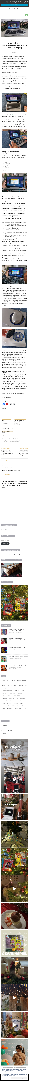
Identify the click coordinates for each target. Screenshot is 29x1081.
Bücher (16, 682)
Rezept (3, 703)
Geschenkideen (19, 688)
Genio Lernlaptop (8, 438)
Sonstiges (4, 705)
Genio (13, 114)
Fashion (21, 685)
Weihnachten (10, 710)
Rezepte (8, 703)
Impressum (4, 725)
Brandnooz (10, 682)
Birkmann (4, 682)
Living (16, 700)
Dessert (3, 685)
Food (26, 685)
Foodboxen (12, 688)
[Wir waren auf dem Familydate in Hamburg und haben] (14, 1052)
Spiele (18, 705)
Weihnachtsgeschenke (14, 441)
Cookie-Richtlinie (11, 1075)
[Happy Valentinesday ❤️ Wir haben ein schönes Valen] (14, 807)
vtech (7, 441)
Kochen (3, 695)
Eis (11, 685)
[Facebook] (12, 554)
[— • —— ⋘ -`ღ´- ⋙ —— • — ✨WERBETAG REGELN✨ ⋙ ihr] (14, 752)
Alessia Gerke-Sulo (7, 51)
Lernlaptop (23, 440)
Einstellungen (14, 4)
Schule (3, 441)
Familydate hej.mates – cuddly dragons (18, 656)
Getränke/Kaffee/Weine (7, 690)
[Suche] (26, 530)
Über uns (3, 733)
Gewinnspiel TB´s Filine (7, 730)
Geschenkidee (16, 438)
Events (15, 685)
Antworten (6, 474)
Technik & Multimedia (16, 40)
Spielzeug (24, 705)
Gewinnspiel (16, 690)
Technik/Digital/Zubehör (20, 708)
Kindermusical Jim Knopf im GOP (17, 647)
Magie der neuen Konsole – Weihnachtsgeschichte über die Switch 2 (18, 640)
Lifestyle (11, 700)
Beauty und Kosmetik (21, 680)
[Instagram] (19, 554)
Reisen (21, 700)
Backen (13, 680)
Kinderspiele (12, 693)
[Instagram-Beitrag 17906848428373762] (14, 779)
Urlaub (3, 710)
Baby (8, 680)
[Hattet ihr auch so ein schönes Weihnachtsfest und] (14, 861)
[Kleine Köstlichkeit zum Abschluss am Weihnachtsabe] (14, 916)
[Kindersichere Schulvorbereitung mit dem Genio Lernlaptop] (14, 27)
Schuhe (21, 703)
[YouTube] (17, 554)
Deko (21, 682)
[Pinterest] (14, 554)
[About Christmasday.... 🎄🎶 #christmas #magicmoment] (14, 888)
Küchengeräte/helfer (21, 698)
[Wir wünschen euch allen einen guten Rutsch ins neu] (14, 834)
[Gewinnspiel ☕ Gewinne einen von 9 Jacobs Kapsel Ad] (14, 1025)
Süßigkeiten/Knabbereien (7, 708)
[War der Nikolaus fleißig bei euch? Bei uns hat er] (14, 943)
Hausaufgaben (5, 440)
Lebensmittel (4, 700)
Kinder (9, 40)
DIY (8, 685)
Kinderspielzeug (16, 440)
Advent (3, 680)
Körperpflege (11, 698)
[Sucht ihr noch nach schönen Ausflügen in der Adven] (14, 997)
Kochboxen (19, 693)
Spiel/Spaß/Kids (11, 705)
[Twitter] (9, 554)
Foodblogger (4, 688)
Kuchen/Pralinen (16, 695)
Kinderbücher (5, 693)
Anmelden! (5, 543)
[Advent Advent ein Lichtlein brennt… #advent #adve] (14, 970)
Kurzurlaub (4, 698)
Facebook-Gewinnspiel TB (7, 728)
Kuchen (8, 695)
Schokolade (15, 703)
